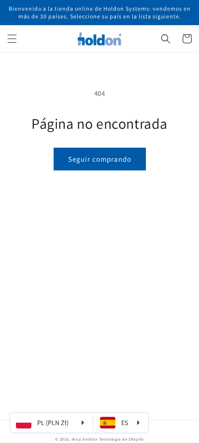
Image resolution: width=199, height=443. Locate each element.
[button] (12, 38)
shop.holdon (84, 439)
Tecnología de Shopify (121, 439)
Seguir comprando (99, 159)
